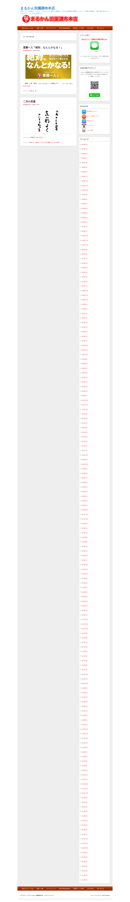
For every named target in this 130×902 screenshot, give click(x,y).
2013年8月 (84, 857)
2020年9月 (84, 469)
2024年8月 (84, 254)
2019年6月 (84, 537)
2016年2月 (84, 720)
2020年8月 (84, 473)
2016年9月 (84, 688)
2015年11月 (85, 734)
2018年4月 (84, 601)
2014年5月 (84, 816)
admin (34, 50)
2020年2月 (84, 501)
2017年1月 (84, 670)
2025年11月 (85, 185)
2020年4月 (84, 491)
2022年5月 (84, 377)
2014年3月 (84, 825)
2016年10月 (85, 683)
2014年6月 (84, 811)
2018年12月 (85, 565)
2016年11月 (85, 679)
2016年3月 (84, 715)
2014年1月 (84, 834)
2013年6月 (84, 866)
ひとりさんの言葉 (45, 142)
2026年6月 (84, 153)
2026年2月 (84, 172)
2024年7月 (84, 258)
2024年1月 (84, 286)
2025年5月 (84, 213)
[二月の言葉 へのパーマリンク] (48, 135)
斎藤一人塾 (39, 28)
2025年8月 (84, 199)
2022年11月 (85, 350)
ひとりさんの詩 (55, 142)
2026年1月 (84, 176)
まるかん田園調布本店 (37, 7)
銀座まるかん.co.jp (27, 28)
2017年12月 (85, 619)
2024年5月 (84, 268)
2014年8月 (84, 802)
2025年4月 (84, 217)
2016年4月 (84, 711)
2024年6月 (84, 263)
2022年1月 (84, 396)
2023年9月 (84, 304)
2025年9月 (84, 194)
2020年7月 (84, 478)
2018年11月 (85, 569)
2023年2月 (84, 336)
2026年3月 (84, 167)
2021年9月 (84, 414)
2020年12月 (85, 455)
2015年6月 (84, 756)
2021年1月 (84, 450)
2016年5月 (84, 706)
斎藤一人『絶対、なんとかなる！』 (43, 47)
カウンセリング (51, 28)
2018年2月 (84, 610)
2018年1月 (84, 615)
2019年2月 (84, 555)
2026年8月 (84, 144)
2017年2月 (84, 665)
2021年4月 (84, 437)
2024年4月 (84, 272)
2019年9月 (84, 523)
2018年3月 (84, 606)
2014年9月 (84, 798)
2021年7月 (84, 423)
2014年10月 (85, 793)
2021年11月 (85, 405)
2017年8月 (84, 638)
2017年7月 (84, 642)
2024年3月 (84, 277)
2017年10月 (85, 629)
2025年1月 (84, 231)
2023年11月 (85, 295)
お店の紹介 (90, 28)
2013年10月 (85, 848)
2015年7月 (84, 752)
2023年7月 (84, 313)
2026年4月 (84, 163)
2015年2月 (84, 775)
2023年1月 (84, 341)
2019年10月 (85, 519)
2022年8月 (84, 364)
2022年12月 (85, 345)
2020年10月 (85, 464)
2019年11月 (85, 514)
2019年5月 (84, 542)
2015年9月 (84, 743)
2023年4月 (84, 327)
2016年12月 (85, 674)
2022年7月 (84, 368)
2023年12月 (85, 290)
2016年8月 (84, 692)
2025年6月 (84, 208)
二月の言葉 (29, 101)
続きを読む (28, 86)
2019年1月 (84, 560)
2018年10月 (85, 574)
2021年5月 (84, 432)
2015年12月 (85, 729)
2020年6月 (84, 482)
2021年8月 (84, 418)
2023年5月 (84, 322)
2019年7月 (84, 533)
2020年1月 (84, 505)
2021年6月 (84, 427)
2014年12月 (85, 784)
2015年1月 (84, 779)
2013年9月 (84, 852)
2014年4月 (84, 820)
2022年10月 (85, 354)
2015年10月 (85, 738)
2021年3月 (84, 441)
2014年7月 (84, 807)
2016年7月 (84, 697)
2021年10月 (85, 409)
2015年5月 (84, 761)
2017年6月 (84, 647)
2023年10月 (85, 300)
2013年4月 (84, 875)
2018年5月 (84, 597)
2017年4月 (84, 656)
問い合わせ (100, 28)
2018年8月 (84, 583)
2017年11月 (85, 624)
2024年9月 (84, 249)
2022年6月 (84, 373)
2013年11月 (85, 843)
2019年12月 (85, 510)
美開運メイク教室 (78, 28)
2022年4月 (84, 382)
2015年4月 (84, 766)
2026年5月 (84, 158)
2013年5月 (84, 871)
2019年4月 (84, 546)
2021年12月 (85, 400)
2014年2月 (84, 830)
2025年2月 (84, 226)
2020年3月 (84, 496)
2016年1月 (84, 724)
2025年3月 (84, 222)
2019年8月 (84, 528)
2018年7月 (84, 587)
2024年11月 (85, 240)
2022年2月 (84, 391)
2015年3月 (84, 770)
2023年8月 (84, 309)
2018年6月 (84, 592)
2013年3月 (84, 880)
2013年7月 (84, 862)
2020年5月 (84, 487)
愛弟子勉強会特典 (64, 28)
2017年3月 (84, 660)
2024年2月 (84, 281)
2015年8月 (84, 747)
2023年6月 (84, 318)
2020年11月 (85, 459)
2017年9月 (84, 633)
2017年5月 (84, 651)
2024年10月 (85, 245)
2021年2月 (84, 446)
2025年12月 (85, 181)
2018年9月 (84, 578)
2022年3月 (84, 386)
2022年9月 (84, 359)
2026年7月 (84, 149)
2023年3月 (84, 332)
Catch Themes (106, 895)
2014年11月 (85, 788)
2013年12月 (85, 839)
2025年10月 (85, 190)
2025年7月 (84, 204)
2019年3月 (84, 551)
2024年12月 (85, 236)
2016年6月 (84, 702)
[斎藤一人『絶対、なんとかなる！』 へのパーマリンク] (48, 81)
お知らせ (31, 91)
